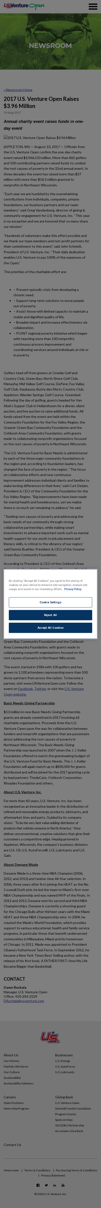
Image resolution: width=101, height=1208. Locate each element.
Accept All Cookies (50, 627)
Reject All (50, 615)
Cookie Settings (51, 602)
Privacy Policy (72, 589)
